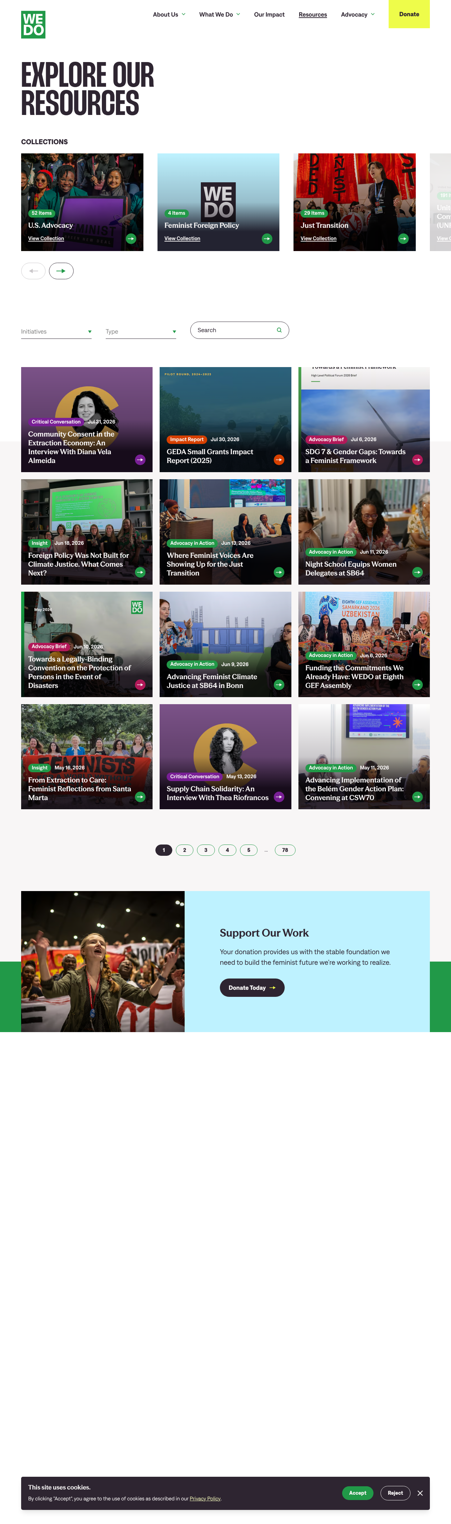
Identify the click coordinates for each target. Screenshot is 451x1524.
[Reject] (420, 1493)
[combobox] (22, 331)
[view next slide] (61, 271)
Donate (409, 14)
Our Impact (269, 14)
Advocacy (354, 14)
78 (285, 850)
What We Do (216, 14)
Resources (313, 14)
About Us (165, 14)
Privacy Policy (205, 1499)
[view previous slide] (33, 271)
